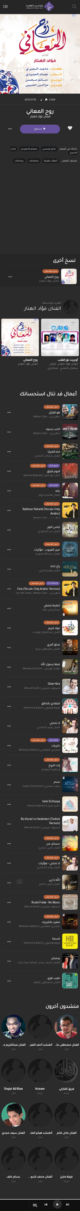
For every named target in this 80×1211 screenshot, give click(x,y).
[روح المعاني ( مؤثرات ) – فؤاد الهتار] (69, 276)
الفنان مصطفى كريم (48, 649)
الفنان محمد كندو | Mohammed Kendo (40, 1177)
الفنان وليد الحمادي (48, 727)
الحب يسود (53, 429)
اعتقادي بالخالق (50, 703)
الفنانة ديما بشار (27, 962)
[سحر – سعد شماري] (70, 784)
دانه (58, 491)
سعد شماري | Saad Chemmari (41, 786)
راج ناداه (55, 566)
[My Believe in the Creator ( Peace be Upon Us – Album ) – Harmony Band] (70, 706)
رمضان (55, 958)
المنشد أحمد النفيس (40, 1045)
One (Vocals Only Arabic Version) (38, 589)
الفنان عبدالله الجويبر (48, 554)
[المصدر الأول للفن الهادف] (39, 6)
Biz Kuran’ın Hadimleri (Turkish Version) (40, 821)
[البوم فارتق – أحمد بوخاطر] (70, 471)
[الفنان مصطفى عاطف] (66, 1027)
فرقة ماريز (66, 1177)
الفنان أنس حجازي (49, 848)
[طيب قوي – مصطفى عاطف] (70, 980)
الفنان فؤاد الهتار (40, 116)
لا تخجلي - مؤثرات (49, 863)
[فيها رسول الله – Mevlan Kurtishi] (70, 667)
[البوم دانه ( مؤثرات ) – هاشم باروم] (70, 490)
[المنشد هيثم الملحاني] (40, 1115)
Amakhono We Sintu (19, 593)
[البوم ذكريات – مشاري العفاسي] (70, 745)
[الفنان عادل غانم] (66, 1115)
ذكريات (55, 746)
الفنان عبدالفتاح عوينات (46, 632)
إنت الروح (54, 765)
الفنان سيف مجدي (13, 1133)
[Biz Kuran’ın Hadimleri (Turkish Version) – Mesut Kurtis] (70, 823)
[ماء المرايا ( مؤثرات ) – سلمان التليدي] (70, 451)
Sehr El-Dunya (51, 801)
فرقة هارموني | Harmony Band (42, 708)
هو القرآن (54, 412)
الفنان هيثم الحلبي (49, 570)
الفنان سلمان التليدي (47, 456)
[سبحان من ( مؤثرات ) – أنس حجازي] (70, 843)
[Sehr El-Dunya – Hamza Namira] (70, 804)
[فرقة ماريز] (66, 1159)
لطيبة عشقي (52, 605)
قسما (56, 939)
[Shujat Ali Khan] (13, 1071)
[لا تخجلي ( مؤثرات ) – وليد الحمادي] (70, 863)
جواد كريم (54, 628)
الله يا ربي (54, 880)
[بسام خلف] (13, 1159)
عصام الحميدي (29, 149)
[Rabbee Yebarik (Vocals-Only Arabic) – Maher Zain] (70, 510)
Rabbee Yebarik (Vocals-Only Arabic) (41, 512)
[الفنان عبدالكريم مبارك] (13, 1027)
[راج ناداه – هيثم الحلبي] (70, 569)
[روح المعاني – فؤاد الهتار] (20, 337)
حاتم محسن (49, 149)
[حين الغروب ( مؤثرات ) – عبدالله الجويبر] (70, 549)
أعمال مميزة (51, 161)
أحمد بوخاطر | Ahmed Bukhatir (41, 475)
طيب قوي (53, 978)
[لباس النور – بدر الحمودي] (70, 529)
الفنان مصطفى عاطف (46, 982)
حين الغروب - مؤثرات (47, 550)
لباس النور (53, 527)
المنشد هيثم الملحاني (40, 1133)
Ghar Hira (54, 684)
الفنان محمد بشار (49, 962)
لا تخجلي (55, 723)
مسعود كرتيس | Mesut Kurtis (42, 688)
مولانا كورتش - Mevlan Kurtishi (41, 668)
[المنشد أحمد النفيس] (40, 1027)
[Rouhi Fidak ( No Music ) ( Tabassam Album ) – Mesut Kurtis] (70, 902)
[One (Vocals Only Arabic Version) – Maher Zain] (70, 588)
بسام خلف (13, 1177)
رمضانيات (34, 161)
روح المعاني (51, 277)
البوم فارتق (53, 471)
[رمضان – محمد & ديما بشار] (70, 961)
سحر (57, 782)
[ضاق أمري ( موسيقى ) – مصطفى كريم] (70, 647)
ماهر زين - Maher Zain (46, 417)
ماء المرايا (54, 452)
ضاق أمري (53, 645)
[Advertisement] (40, 212)
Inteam (40, 1089)
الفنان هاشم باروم (49, 495)
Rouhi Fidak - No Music (46, 902)
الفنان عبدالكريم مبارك (13, 1045)
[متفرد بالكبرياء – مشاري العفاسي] (70, 921)
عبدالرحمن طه (51, 610)
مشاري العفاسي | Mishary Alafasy (39, 750)
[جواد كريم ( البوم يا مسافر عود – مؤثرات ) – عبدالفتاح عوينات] (70, 627)
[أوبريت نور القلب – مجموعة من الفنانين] (60, 337)
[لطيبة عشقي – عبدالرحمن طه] (70, 608)
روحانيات (19, 161)
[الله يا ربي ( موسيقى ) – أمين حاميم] (70, 882)
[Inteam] (40, 1071)
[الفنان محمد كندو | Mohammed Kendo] (40, 1159)
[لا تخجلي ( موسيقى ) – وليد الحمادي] (70, 725)
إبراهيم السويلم (51, 769)
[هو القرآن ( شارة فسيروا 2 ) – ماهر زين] (70, 412)
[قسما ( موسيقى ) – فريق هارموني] (70, 941)
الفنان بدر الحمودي (49, 531)
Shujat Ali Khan (13, 1089)
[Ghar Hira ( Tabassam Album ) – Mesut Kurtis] (70, 686)
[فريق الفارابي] (66, 1071)
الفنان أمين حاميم (49, 884)
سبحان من (53, 844)
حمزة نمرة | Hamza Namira (43, 806)
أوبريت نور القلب (68, 360)
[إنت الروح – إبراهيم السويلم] (70, 765)
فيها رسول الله (50, 664)
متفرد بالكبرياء (51, 922)
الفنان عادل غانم (66, 1133)
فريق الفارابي (66, 1089)
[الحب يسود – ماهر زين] (70, 431)
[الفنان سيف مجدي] (13, 1115)
